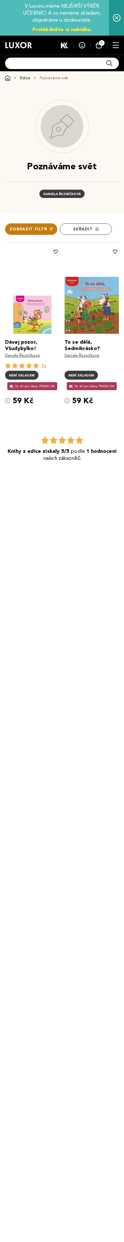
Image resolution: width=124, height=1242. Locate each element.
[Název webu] (18, 45)
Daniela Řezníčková (62, 194)
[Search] (109, 63)
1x (43, 365)
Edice (25, 77)
